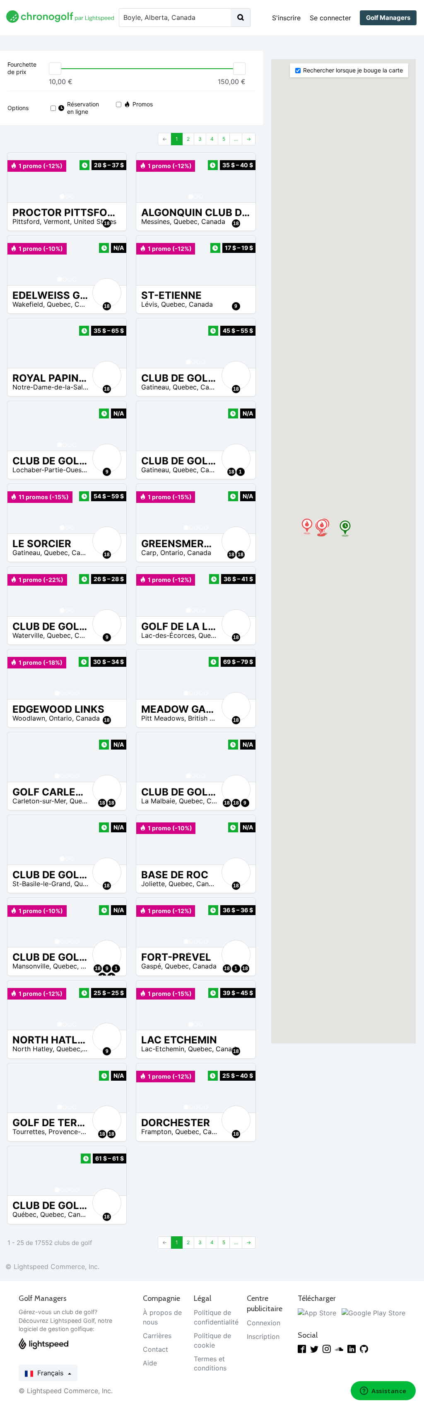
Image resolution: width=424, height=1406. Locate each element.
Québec (24, 1214)
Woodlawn (28, 718)
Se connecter (330, 18)
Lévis (149, 304)
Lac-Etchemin (162, 1049)
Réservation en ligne (82, 108)
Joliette (153, 884)
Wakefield (27, 304)
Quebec (185, 221)
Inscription (263, 1336)
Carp (149, 552)
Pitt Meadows (162, 718)
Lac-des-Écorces (168, 635)
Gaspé (151, 966)
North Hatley (32, 1049)
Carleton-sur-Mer (39, 801)
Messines (155, 221)
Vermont (56, 221)
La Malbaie (158, 801)
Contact (155, 1349)
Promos (142, 104)
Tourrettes (28, 1131)
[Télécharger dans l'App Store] (317, 1312)
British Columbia (213, 718)
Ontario (171, 552)
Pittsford (26, 221)
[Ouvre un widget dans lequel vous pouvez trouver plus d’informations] (383, 1391)
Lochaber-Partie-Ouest (48, 470)
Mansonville (30, 966)
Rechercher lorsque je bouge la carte (353, 70)
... (236, 139)
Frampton (156, 1131)
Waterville (27, 635)
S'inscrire (286, 18)
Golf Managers (388, 18)
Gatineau (155, 387)
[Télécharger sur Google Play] (373, 1312)
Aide (150, 1363)
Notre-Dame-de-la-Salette (53, 387)
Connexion (263, 1323)
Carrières (157, 1335)
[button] (21, 177)
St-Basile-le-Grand (41, 884)
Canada (213, 221)
